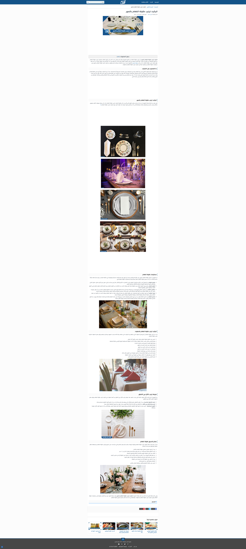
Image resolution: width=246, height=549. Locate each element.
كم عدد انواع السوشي (110, 531)
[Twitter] (125, 544)
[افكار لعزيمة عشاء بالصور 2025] (137, 526)
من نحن (135, 546)
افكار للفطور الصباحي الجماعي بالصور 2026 (152, 531)
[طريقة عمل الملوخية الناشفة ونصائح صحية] (123, 526)
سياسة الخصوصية (123, 546)
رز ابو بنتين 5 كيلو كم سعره (96, 531)
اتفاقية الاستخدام (113, 546)
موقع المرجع (135, 63)
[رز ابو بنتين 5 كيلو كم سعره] (95, 526)
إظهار (118, 57)
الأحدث (151, 2)
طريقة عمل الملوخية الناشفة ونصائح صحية (124, 531)
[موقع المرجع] (123, 2)
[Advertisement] (123, 45)
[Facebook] (128, 544)
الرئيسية (157, 2)
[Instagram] (122, 544)
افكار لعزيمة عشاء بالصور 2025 (137, 531)
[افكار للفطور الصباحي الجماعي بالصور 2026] (151, 526)
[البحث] (88, 2)
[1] (100, 105)
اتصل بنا (130, 546)
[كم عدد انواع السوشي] (109, 526)
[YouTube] (119, 544)
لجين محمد (150, 14)
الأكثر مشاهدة (144, 2)
